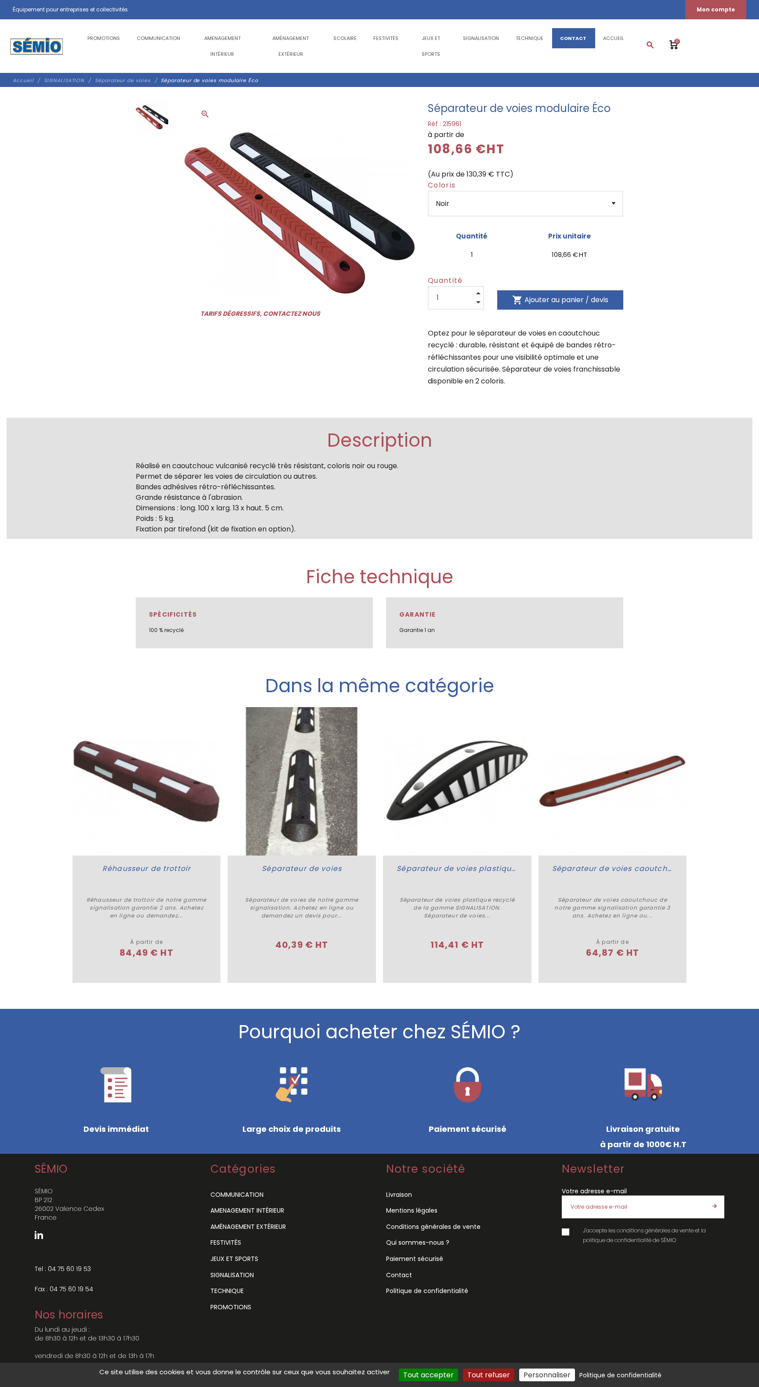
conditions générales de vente (655, 1230)
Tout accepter (428, 1375)
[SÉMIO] (36, 46)
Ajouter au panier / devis (560, 300)
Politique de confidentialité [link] (620, 1375)
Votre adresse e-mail (594, 1191)
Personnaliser (547, 1375)
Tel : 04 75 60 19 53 (63, 1268)
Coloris (441, 185)
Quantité (445, 280)
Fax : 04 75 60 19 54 (64, 1289)
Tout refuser (488, 1375)
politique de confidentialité (617, 1240)
